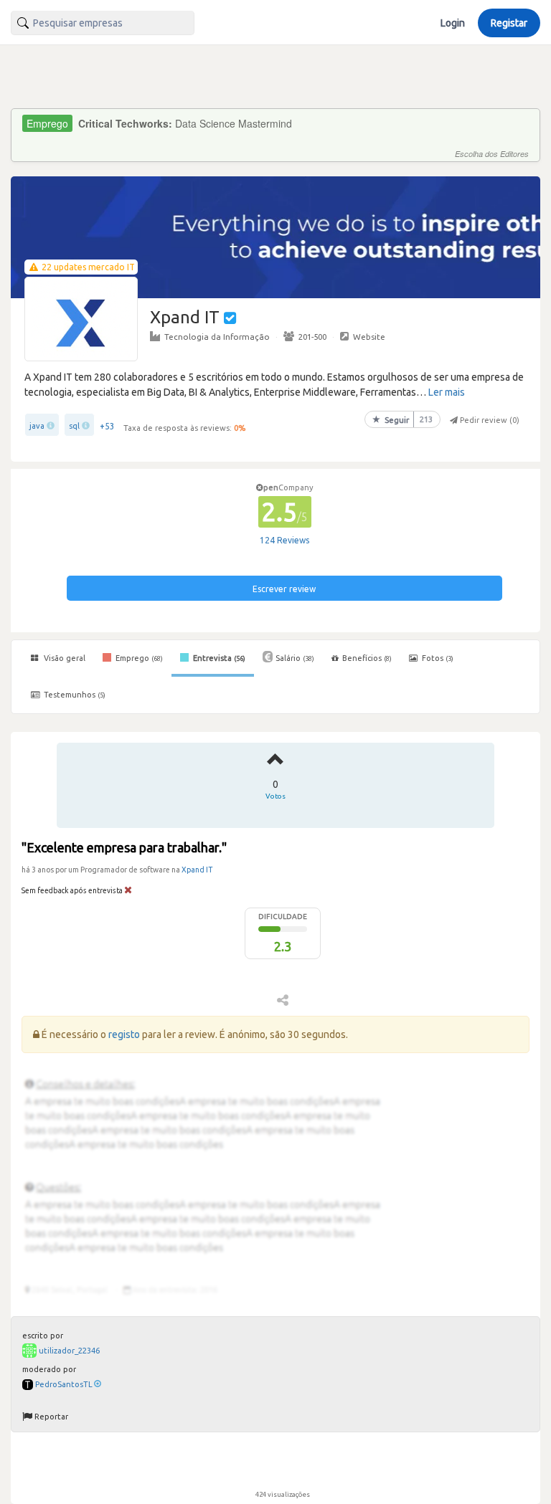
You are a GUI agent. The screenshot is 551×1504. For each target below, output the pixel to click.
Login (453, 23)
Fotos (436, 658)
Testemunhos (73, 694)
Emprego (138, 658)
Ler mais (446, 392)
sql (74, 426)
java (36, 426)
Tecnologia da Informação (217, 336)
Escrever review (284, 589)
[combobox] (102, 23)
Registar (509, 23)
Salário (295, 658)
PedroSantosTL (64, 1384)
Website (369, 336)
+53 (107, 426)
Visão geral (63, 658)
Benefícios (367, 658)
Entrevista (218, 658)
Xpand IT (197, 869)
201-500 (312, 336)
